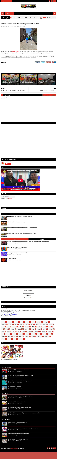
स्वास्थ (9, 339)
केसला (21, 324)
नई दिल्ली (12, 329)
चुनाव (8, 326)
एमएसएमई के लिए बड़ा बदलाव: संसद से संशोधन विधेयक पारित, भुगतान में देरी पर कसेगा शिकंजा (22, 233)
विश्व (49, 334)
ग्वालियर (3, 326)
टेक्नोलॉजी (27, 326)
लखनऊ (33, 334)
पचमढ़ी (33, 329)
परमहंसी (38, 329)
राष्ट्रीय (21, 334)
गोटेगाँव (37, 17)
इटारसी (4, 78)
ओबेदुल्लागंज (3, 324)
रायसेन (14, 334)
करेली (10, 324)
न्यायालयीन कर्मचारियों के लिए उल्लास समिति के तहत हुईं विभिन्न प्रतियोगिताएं (18, 18)
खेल (31, 324)
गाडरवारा (37, 324)
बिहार (13, 331)
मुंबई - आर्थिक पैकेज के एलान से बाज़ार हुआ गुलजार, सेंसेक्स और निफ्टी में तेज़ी (20, 375)
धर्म (2, 329)
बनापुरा (3, 331)
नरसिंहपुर (3, 322)
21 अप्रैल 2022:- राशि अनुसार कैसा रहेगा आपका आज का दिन (17, 247)
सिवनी (33, 336)
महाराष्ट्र (50, 331)
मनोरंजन (43, 331)
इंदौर (21, 322)
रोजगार (27, 334)
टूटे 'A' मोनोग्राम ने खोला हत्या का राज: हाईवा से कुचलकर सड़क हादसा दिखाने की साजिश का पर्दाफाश (24, 413)
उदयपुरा (46, 322)
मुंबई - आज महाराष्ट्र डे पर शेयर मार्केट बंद (14, 386)
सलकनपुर (20, 336)
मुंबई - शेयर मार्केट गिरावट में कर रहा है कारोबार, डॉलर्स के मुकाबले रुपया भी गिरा (20, 381)
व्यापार (9, 336)
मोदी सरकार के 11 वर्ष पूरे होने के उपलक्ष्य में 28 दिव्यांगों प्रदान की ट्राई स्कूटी (10, 81)
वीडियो (3, 336)
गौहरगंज (50, 324)
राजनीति (8, 334)
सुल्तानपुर (46, 336)
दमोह (39, 326)
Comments (42, 239)
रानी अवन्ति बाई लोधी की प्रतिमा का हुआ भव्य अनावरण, (16, 222)
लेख (38, 334)
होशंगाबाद (23, 26)
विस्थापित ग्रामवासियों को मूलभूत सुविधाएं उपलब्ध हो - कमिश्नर (47, 81)
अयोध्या (16, 322)
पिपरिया (44, 329)
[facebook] (51, 1)
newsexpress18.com (14, 448)
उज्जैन (33, 322)
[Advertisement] (28, 69)
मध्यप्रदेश (19, 26)
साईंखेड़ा (27, 336)
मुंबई (2, 334)
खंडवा (26, 324)
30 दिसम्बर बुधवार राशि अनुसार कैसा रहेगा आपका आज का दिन (17, 253)
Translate (10, 198)
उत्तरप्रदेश (39, 322)
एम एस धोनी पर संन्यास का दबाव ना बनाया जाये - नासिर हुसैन (17, 422)
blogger (44, 95)
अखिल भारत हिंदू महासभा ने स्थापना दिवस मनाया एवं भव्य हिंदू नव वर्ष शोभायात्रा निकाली (29, 81)
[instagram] (55, 1)
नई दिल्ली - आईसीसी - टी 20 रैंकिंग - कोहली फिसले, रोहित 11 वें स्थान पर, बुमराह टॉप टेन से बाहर (23, 428)
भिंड (18, 331)
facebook (53, 95)
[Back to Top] (55, 448)
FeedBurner (31, 297)
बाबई (8, 331)
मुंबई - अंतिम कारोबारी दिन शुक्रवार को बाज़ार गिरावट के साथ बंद (18, 369)
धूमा (7, 329)
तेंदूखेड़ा (33, 326)
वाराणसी (44, 334)
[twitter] (53, 1)
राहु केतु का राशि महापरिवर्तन (11, 258)
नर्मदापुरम (26, 329)
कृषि (15, 324)
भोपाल (24, 331)
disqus (49, 95)
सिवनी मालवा (40, 336)
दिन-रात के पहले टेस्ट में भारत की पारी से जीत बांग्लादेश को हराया (18, 439)
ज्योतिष (15, 239)
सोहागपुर (3, 339)
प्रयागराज (50, 329)
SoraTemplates (30, 450)
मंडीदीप (30, 331)
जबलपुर (14, 326)
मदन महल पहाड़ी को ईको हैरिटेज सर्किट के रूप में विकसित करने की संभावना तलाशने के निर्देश (22, 227)
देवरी (50, 326)
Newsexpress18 (41, 450)
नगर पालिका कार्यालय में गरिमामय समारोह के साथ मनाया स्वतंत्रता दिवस (19, 407)
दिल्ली (45, 326)
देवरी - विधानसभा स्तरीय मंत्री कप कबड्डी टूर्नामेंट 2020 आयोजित (18, 433)
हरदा (14, 339)
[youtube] (49, 1)
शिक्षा (14, 336)
